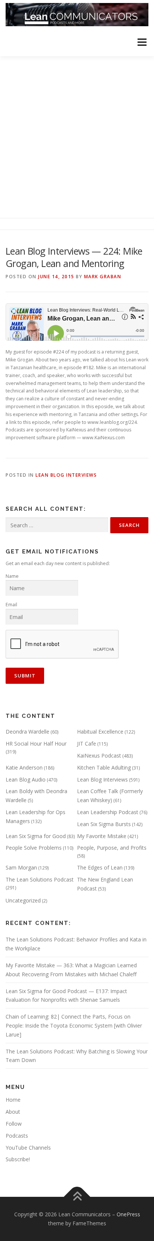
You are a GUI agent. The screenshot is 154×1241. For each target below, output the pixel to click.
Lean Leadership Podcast (107, 812)
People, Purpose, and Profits (112, 847)
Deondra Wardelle (27, 731)
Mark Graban (102, 276)
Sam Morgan (21, 867)
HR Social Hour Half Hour (36, 743)
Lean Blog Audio (26, 779)
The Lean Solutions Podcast (40, 879)
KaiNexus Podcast (99, 755)
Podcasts (17, 1135)
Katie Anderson (24, 767)
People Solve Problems (34, 847)
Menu (141, 42)
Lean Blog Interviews (66, 475)
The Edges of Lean (100, 867)
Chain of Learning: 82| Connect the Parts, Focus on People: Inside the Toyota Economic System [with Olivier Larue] (74, 1025)
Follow (14, 1123)
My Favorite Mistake (101, 836)
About (13, 1111)
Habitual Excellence (100, 731)
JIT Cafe (86, 743)
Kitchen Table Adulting (104, 767)
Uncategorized (23, 900)
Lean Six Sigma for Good (36, 836)
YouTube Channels (28, 1147)
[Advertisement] (77, 137)
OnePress (128, 1214)
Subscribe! (18, 1159)
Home (13, 1099)
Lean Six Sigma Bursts (104, 824)
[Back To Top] (77, 1197)
